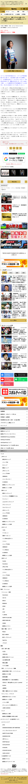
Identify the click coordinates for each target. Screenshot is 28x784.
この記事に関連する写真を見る (14, 71)
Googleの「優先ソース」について (13, 163)
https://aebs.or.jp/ (4, 773)
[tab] (2, 11)
